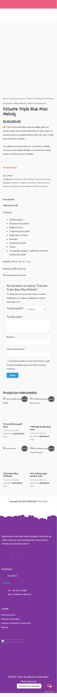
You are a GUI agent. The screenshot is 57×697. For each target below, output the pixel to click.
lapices (6, 186)
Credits (44, 501)
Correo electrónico (16, 349)
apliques (15, 183)
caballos (22, 183)
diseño (47, 183)
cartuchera (31, 183)
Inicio (5, 98)
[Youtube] (19, 554)
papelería (30, 186)
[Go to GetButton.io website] (49, 692)
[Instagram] (11, 554)
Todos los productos (17, 98)
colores (40, 183)
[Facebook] (7, 554)
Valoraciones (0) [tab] (10, 205)
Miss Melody (20, 103)
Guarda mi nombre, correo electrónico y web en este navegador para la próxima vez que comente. (28, 365)
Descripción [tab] (8, 199)
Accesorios (8, 103)
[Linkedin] (15, 554)
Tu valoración (15, 316)
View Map (5, 583)
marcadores (15, 186)
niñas (23, 186)
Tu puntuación (15, 308)
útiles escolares (40, 186)
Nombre (11, 337)
